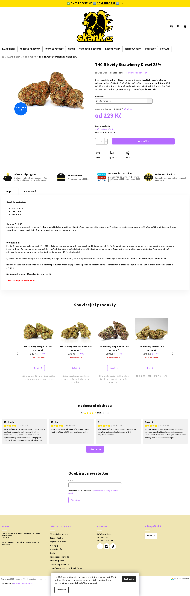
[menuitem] (8, 49)
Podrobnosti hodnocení (136, 72)
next (173, 354)
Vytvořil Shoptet (181, 579)
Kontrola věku (56, 549)
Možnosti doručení (104, 129)
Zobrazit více (95, 449)
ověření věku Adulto (23, 583)
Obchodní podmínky (59, 564)
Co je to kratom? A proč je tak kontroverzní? (21, 542)
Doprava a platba (58, 541)
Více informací (90, 583)
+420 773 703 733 (105, 540)
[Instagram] (107, 546)
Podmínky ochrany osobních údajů (66, 568)
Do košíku (145, 141)
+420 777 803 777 (105, 537)
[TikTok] (113, 546)
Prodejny (54, 545)
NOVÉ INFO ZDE (106, 3)
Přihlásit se (75, 500)
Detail (36, 368)
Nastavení (61, 589)
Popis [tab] (9, 191)
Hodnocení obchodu (95, 405)
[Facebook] (100, 546)
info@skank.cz (104, 534)
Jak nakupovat (57, 560)
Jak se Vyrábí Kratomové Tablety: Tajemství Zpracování (21, 534)
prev (17, 354)
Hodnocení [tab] (30, 191)
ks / (151, 536)
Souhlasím (129, 579)
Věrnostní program (59, 534)
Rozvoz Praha (56, 538)
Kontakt (54, 553)
